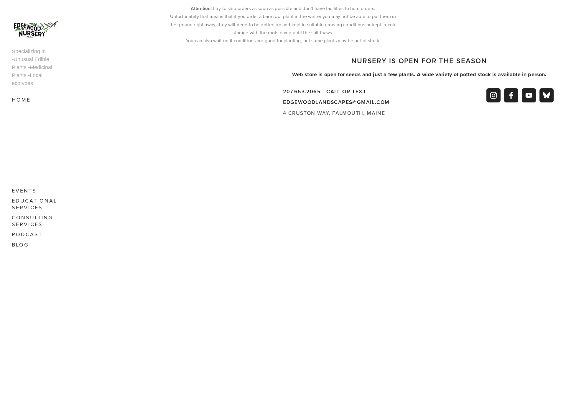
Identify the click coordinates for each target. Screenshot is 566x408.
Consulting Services (32, 221)
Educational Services (34, 204)
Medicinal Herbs (31, 134)
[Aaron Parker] (493, 95)
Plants (27, 147)
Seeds (25, 167)
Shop (21, 110)
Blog (20, 244)
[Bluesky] (546, 95)
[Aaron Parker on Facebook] (511, 95)
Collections (35, 120)
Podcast (27, 234)
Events (24, 190)
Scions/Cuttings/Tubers (35, 157)
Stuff (25, 177)
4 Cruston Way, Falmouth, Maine (334, 113)
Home (21, 99)
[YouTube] (529, 95)
